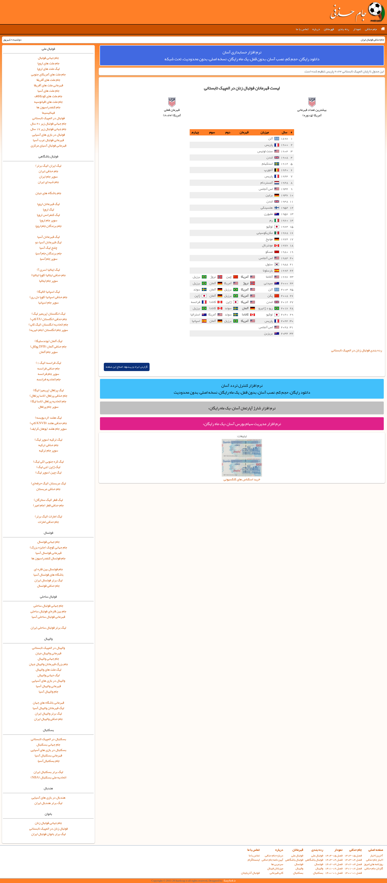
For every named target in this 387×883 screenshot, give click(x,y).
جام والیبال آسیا (48, 691)
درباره (316, 29)
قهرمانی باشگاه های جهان (48, 702)
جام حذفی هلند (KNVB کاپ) (48, 423)
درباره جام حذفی (274, 855)
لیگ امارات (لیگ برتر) (48, 516)
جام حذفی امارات (48, 522)
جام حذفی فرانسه (48, 368)
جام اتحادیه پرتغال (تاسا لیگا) (48, 401)
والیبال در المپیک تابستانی (48, 648)
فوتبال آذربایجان (250, 873)
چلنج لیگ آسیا (48, 247)
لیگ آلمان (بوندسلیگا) (48, 341)
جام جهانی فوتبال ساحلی (48, 605)
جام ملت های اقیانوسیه (48, 102)
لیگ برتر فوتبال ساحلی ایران (48, 627)
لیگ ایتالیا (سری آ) (48, 269)
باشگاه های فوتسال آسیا (48, 574)
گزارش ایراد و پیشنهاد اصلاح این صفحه (127, 367)
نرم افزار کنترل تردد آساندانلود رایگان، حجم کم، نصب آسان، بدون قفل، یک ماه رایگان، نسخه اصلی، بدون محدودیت (242, 388)
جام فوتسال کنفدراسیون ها (48, 558)
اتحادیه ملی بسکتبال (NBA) (48, 777)
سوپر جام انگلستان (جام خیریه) (48, 330)
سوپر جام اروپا (48, 220)
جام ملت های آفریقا (48, 80)
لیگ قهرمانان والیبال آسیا (48, 708)
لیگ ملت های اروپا (48, 69)
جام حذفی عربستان (48, 489)
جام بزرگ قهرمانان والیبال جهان (48, 664)
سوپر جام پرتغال (48, 407)
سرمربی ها (277, 864)
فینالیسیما (48, 112)
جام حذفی (371, 29)
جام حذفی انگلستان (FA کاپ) (48, 319)
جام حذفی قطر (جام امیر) (48, 505)
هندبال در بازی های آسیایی (48, 797)
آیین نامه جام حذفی (272, 860)
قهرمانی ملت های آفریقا (48, 85)
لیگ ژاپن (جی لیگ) (48, 467)
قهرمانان (329, 29)
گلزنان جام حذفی (373, 868)
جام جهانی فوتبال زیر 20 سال (48, 123)
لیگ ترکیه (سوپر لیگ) (48, 439)
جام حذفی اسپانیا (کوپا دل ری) (48, 297)
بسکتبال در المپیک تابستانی (48, 739)
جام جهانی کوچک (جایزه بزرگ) (48, 547)
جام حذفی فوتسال (48, 585)
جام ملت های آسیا (48, 90)
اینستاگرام (254, 860)
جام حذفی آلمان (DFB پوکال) (48, 346)
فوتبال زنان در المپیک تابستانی (48, 828)
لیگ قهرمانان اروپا (48, 204)
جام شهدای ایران (48, 182)
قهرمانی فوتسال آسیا (48, 553)
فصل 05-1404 (353, 855)
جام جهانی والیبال (48, 658)
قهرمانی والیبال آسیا (48, 686)
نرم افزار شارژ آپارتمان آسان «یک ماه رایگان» (242, 408)
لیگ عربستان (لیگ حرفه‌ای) (48, 483)
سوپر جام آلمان (48, 352)
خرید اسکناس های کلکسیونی (242, 479)
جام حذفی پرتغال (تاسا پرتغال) (48, 395)
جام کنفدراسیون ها (48, 107)
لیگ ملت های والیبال (48, 669)
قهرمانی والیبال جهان (48, 653)
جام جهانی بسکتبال (48, 744)
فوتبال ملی (317, 855)
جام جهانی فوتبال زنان (48, 823)
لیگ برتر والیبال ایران (48, 713)
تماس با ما (302, 29)
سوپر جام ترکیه (48, 450)
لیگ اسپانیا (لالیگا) (48, 291)
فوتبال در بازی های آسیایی (48, 134)
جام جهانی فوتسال (48, 542)
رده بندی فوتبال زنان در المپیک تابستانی (356, 350)
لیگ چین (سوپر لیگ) (48, 472)
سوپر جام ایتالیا (48, 281)
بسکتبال (318, 873)
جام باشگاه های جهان (48, 193)
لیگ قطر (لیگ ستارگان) (48, 500)
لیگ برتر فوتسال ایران (48, 580)
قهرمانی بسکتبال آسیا (48, 755)
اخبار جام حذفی (374, 860)
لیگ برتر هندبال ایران (48, 803)
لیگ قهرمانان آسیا (48, 237)
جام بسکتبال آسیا (48, 761)
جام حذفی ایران (48, 171)
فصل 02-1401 (353, 868)
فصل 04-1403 (353, 860)
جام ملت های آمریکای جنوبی (48, 74)
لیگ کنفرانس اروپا (48, 215)
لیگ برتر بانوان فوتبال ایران (48, 834)
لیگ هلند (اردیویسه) (48, 417)
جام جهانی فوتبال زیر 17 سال (48, 129)
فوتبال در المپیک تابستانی (48, 118)
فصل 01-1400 (353, 873)
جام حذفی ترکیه (48, 445)
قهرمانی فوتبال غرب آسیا (48, 140)
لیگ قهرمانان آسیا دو (48, 242)
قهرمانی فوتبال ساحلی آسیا (48, 617)
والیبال (319, 868)
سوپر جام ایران (48, 176)
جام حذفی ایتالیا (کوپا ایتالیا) (48, 275)
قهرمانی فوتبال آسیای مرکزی (48, 145)
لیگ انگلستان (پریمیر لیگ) (48, 313)
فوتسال (318, 864)
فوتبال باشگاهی (314, 860)
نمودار (357, 29)
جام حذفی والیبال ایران (48, 719)
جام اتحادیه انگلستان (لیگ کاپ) (48, 324)
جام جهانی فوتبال (48, 58)
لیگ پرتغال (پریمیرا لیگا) (48, 390)
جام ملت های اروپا (48, 63)
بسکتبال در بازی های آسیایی (48, 750)
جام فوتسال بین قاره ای (48, 569)
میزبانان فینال (275, 868)
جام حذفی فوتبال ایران (357, 12)
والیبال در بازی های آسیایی (48, 680)
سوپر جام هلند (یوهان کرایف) (48, 428)
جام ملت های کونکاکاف (48, 96)
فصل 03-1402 (353, 864)
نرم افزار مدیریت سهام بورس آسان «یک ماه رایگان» (242, 424)
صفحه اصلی (375, 850)
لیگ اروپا (48, 209)
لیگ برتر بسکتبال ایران (48, 772)
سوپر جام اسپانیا (48, 302)
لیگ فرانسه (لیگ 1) (48, 363)
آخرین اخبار (376, 855)
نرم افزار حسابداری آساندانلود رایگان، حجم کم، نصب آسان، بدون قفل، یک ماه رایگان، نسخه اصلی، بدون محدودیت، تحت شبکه (241, 55)
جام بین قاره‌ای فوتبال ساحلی (48, 611)
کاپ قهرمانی (276, 873)
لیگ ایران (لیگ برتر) (48, 165)
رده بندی (343, 29)
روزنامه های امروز (373, 864)
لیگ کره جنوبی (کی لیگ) (48, 461)
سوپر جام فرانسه (48, 374)
